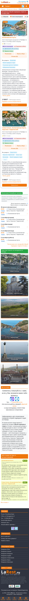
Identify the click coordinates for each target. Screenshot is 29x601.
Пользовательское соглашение (9, 590)
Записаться (14, 105)
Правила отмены (5, 540)
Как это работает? (5, 536)
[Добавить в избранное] (24, 22)
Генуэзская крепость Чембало (10, 65)
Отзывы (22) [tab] (14, 148)
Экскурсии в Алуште (6, 551)
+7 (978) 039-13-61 (16, 402)
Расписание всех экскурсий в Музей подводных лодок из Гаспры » (17, 245)
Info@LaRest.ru (8, 520)
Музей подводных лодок (9, 62)
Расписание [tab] (8, 53)
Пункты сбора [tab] (21, 53)
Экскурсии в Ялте (5, 549)
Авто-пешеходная (8, 46)
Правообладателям (23, 590)
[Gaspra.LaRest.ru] (5, 2)
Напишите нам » (5, 522)
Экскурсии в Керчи (5, 560)
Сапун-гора (19, 154)
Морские (4, 16)
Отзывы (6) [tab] (14, 56)
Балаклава (13, 60)
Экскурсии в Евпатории (7, 562)
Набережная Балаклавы (9, 67)
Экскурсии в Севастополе (7, 557)
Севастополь (13, 152)
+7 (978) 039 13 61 (8, 518)
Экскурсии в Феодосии (7, 553)
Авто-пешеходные (16, 16)
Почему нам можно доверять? (8, 538)
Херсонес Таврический (8, 154)
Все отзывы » (5, 502)
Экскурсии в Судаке (6, 555)
